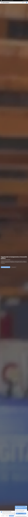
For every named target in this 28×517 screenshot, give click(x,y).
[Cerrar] (26, 506)
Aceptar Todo (11, 515)
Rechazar (7, 515)
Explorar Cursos (20, 513)
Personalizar (2, 515)
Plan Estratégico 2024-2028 (5, 267)
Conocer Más (14, 267)
